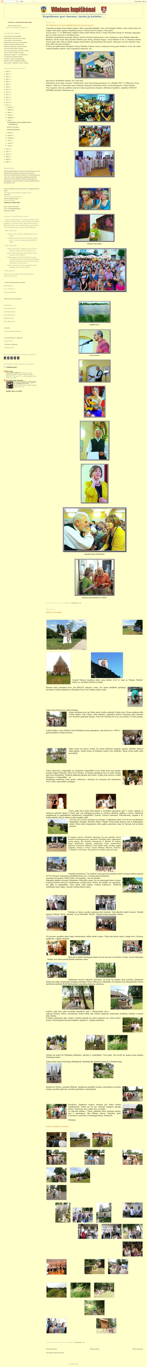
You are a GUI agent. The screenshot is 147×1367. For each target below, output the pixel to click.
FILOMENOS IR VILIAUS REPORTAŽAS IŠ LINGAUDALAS (69, 25)
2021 (7, 84)
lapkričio (10, 110)
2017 (7, 95)
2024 (7, 76)
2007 (7, 162)
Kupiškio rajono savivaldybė (14, 391)
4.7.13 (70, 1342)
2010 (7, 154)
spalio (9, 112)
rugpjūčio (10, 117)
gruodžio (10, 107)
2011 (7, 151)
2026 (7, 71)
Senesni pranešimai (138, 1349)
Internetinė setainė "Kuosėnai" (14, 380)
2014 (7, 102)
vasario (10, 143)
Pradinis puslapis (94, 1349)
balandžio (10, 138)
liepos (9, 120)
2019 (7, 89)
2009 (7, 157)
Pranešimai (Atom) (59, 1353)
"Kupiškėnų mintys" (12, 367)
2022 (7, 82)
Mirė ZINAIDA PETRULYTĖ (13, 373)
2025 (7, 74)
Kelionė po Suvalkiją (53, 612)
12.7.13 (67, 603)
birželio (10, 133)
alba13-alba (9, 371)
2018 (7, 92)
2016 (7, 97)
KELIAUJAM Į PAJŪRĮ (13, 129)
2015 (7, 100)
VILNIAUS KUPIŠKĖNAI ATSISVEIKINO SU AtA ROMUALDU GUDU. (25, 382)
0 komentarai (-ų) (75, 603)
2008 (7, 159)
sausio (9, 146)
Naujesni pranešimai (51, 1349)
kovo (9, 140)
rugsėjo (10, 115)
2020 (7, 87)
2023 (7, 79)
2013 (7, 105)
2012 (7, 149)
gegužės (10, 135)
